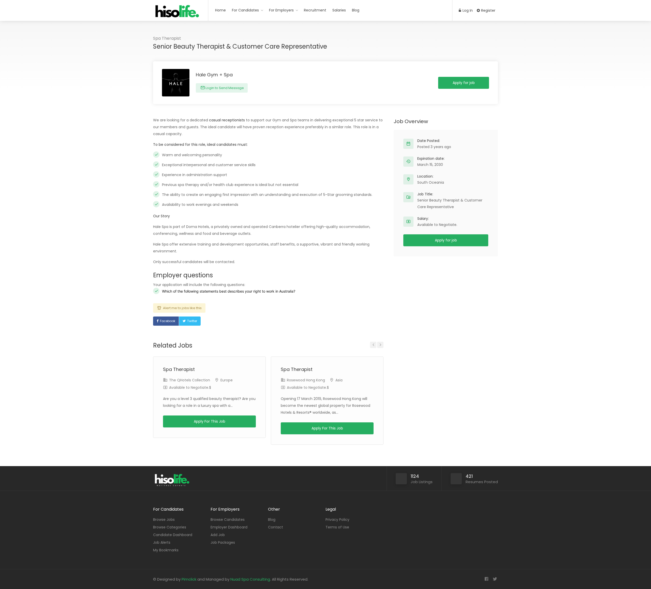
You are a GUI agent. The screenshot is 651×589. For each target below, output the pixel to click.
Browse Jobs (164, 519)
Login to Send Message (224, 87)
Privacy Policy (337, 519)
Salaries (339, 10)
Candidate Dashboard (172, 534)
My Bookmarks (166, 550)
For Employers (281, 10)
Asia (339, 380)
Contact (275, 527)
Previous (373, 345)
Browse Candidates (228, 519)
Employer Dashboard (229, 527)
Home (220, 10)
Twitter (192, 321)
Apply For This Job (209, 421)
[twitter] (495, 579)
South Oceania (430, 182)
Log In (467, 10)
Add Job (218, 534)
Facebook (167, 321)
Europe (226, 380)
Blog (355, 10)
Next (380, 345)
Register (487, 10)
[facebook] (486, 579)
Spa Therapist (167, 38)
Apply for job (464, 82)
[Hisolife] (177, 14)
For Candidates (245, 10)
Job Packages (223, 542)
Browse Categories (169, 527)
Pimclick (189, 579)
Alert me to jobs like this (182, 308)
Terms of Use (337, 527)
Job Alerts (161, 542)
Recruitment (315, 10)
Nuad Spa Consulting (250, 579)
